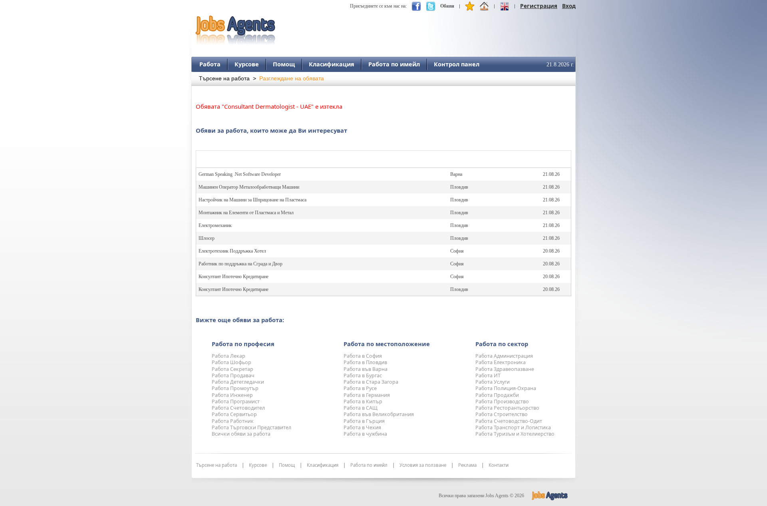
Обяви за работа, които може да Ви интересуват (271, 130)
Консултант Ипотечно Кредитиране (233, 276)
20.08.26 (551, 251)
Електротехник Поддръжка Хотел (232, 251)
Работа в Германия (367, 395)
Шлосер (207, 238)
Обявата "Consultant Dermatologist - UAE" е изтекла (269, 106)
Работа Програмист (236, 401)
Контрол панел (456, 64)
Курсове (246, 64)
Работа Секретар (232, 369)
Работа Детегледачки (238, 382)
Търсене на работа (224, 79)
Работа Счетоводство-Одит (508, 421)
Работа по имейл (394, 64)
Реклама (467, 465)
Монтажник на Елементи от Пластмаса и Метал (246, 212)
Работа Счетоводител (238, 407)
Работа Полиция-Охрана (505, 388)
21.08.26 (551, 174)
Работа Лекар (228, 356)
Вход (569, 6)
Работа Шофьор (231, 362)
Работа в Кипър (363, 401)
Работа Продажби (497, 395)
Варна (456, 174)
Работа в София (363, 356)
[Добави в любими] (470, 8)
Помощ (284, 64)
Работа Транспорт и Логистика (513, 427)
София (457, 251)
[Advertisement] (430, 27)
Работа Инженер (232, 395)
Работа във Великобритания (379, 414)
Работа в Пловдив (365, 362)
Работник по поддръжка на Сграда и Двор (240, 264)
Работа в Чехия (362, 427)
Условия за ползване (422, 465)
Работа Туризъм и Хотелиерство (514, 433)
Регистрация (538, 6)
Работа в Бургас (363, 375)
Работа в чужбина (365, 433)
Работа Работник (233, 421)
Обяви (447, 6)
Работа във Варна (365, 369)
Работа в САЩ (361, 407)
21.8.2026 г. (560, 65)
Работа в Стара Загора (371, 382)
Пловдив (459, 187)
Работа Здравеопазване (504, 369)
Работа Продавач (233, 375)
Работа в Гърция (364, 421)
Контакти (499, 465)
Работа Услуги (492, 382)
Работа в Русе (360, 388)
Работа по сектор (501, 344)
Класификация (331, 64)
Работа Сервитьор (234, 414)
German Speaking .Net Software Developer (240, 174)
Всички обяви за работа (241, 433)
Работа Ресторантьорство (507, 407)
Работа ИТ (488, 375)
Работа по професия (243, 344)
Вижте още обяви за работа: (240, 320)
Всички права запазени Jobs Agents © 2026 (481, 495)
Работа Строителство (501, 414)
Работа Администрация (504, 356)
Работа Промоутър (235, 388)
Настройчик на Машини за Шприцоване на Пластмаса (252, 200)
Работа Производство (502, 401)
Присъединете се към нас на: (378, 6)
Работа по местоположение (387, 344)
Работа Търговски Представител (251, 427)
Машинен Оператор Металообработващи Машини (249, 187)
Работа (210, 64)
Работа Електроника (500, 362)
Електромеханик (215, 225)
